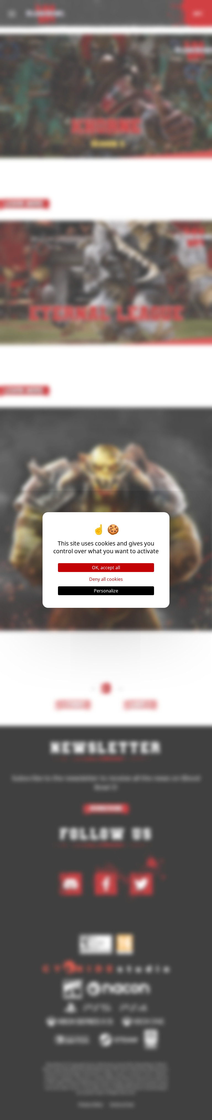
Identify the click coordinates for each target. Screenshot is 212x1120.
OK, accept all (106, 568)
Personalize (106, 591)
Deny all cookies (106, 579)
